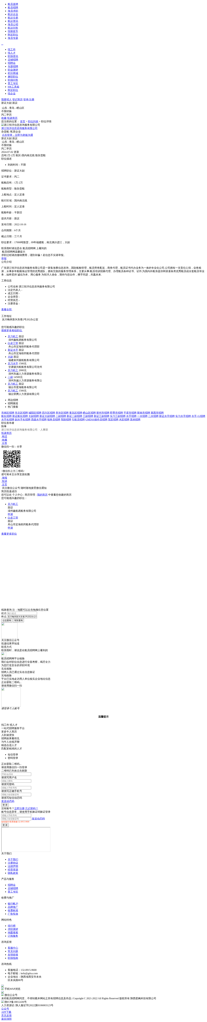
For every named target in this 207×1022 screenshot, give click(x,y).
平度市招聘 (130, 412)
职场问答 (13, 80)
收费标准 (13, 910)
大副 (10, 356)
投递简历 (12, 118)
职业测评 (13, 69)
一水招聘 (142, 416)
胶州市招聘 (102, 412)
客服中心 (13, 947)
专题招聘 (13, 66)
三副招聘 (88, 416)
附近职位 (13, 34)
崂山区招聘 (89, 412)
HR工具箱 (13, 86)
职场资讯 (13, 56)
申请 (10, 514)
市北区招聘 (21, 412)
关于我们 (13, 859)
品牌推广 (13, 907)
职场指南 (13, 958)
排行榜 (12, 925)
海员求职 (13, 11)
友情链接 (13, 954)
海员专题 (13, 38)
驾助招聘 (66, 419)
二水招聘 (153, 416)
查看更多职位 (9, 533)
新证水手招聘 (167, 416)
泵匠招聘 (113, 419)
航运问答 (13, 27)
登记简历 (17, 99)
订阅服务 (13, 936)
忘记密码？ (31, 808)
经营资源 (13, 869)
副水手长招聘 (22, 419)
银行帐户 (13, 903)
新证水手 (13, 350)
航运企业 (13, 14)
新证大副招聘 (47, 416)
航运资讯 (13, 21)
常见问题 (13, 951)
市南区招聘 (7, 412)
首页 (22, 121)
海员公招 (13, 24)
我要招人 (6, 99)
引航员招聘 (78, 419)
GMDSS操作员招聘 (96, 419)
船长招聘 (6, 416)
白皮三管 (13, 343)
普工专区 (13, 83)
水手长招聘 (7, 419)
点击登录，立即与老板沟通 (17, 135)
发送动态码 (7, 801)
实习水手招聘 (183, 416)
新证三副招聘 (101, 416)
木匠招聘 (124, 419)
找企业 (12, 93)
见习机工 (13, 336)
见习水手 (13, 363)
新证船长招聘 (20, 416)
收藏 (3, 118)
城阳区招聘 (34, 412)
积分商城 (13, 73)
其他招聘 (135, 419)
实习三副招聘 (117, 416)
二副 (10, 377)
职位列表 (33, 121)
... (2, 43)
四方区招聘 (48, 412)
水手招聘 (131, 416)
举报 (3, 258)
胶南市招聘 (143, 412)
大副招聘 (33, 416)
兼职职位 (13, 76)
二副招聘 (61, 416)
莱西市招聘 (157, 412)
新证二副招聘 (74, 416)
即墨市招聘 (116, 412)
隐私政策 (13, 873)
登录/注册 (28, 99)
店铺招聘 (13, 59)
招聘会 (12, 63)
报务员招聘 (53, 419)
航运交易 (13, 17)
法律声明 (13, 866)
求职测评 (13, 929)
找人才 (12, 52)
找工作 (12, 49)
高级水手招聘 (39, 419)
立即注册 (19, 808)
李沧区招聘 (62, 412)
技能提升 (13, 31)
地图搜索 (13, 932)
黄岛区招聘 (75, 412)
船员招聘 (13, 7)
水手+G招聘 (198, 416)
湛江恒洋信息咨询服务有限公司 (19, 128)
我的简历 (42, 494)
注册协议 (13, 862)
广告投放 (13, 913)
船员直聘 (13, 4)
